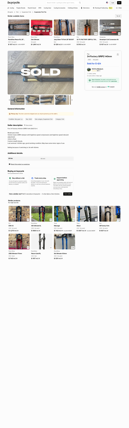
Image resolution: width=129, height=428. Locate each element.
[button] (12, 44)
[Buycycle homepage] (14, 2)
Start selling (67, 194)
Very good (95, 59)
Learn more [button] (114, 81)
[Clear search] (80, 3)
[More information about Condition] (22, 119)
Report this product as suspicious (20, 164)
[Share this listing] (117, 54)
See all (118, 16)
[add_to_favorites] (28, 33)
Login (112, 2)
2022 (89, 59)
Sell (119, 2)
